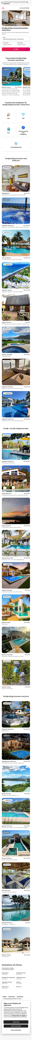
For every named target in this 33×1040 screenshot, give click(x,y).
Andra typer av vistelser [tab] (8, 968)
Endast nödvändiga (16, 1026)
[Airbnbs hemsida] (3, 8)
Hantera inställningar (16, 1030)
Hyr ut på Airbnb (24, 8)
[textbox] (9, 44)
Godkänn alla (16, 1022)
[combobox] (16, 39)
